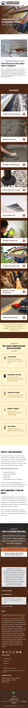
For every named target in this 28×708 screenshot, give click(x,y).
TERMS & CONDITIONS (7, 658)
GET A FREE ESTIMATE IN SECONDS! (14, 549)
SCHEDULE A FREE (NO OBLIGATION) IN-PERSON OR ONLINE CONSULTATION (14, 554)
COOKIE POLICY (6, 663)
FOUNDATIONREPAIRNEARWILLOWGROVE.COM (11, 701)
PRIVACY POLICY (6, 661)
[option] (14, 19)
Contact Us (16, 600)
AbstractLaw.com (20, 705)
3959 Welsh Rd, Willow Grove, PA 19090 (11, 617)
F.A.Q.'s (4, 665)
